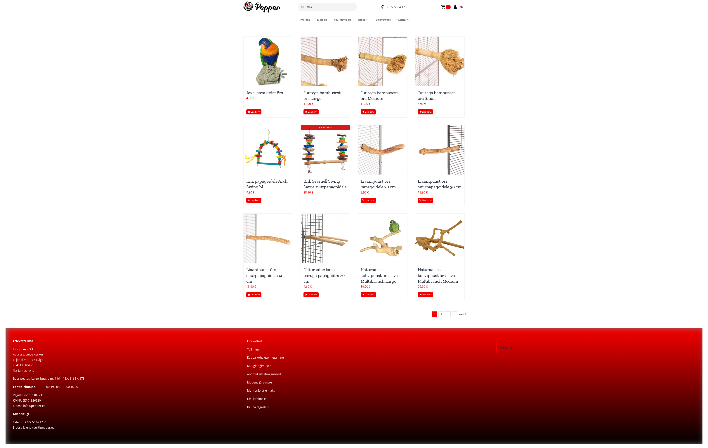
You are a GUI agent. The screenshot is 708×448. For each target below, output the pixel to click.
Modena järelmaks (260, 382)
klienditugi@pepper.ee (38, 428)
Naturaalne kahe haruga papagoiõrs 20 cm (324, 275)
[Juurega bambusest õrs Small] (439, 61)
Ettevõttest (254, 341)
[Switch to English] (461, 7)
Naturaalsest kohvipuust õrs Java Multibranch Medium (438, 275)
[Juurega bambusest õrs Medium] (382, 61)
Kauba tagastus (258, 407)
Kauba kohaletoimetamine (265, 357)
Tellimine (253, 349)
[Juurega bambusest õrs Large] (325, 61)
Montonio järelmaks (261, 390)
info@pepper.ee (34, 406)
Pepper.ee (506, 348)
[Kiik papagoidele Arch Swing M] (268, 150)
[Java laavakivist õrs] (268, 61)
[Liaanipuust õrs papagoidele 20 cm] (382, 150)
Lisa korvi (255, 111)
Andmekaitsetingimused (264, 374)
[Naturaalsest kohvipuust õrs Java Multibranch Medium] (439, 238)
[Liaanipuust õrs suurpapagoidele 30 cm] (439, 150)
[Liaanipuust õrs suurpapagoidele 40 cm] (268, 238)
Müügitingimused (259, 366)
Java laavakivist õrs (264, 92)
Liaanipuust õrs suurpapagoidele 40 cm (265, 275)
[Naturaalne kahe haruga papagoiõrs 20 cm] (325, 238)
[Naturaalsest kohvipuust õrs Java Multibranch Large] (382, 238)
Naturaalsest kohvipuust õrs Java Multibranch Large (379, 275)
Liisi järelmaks (256, 399)
